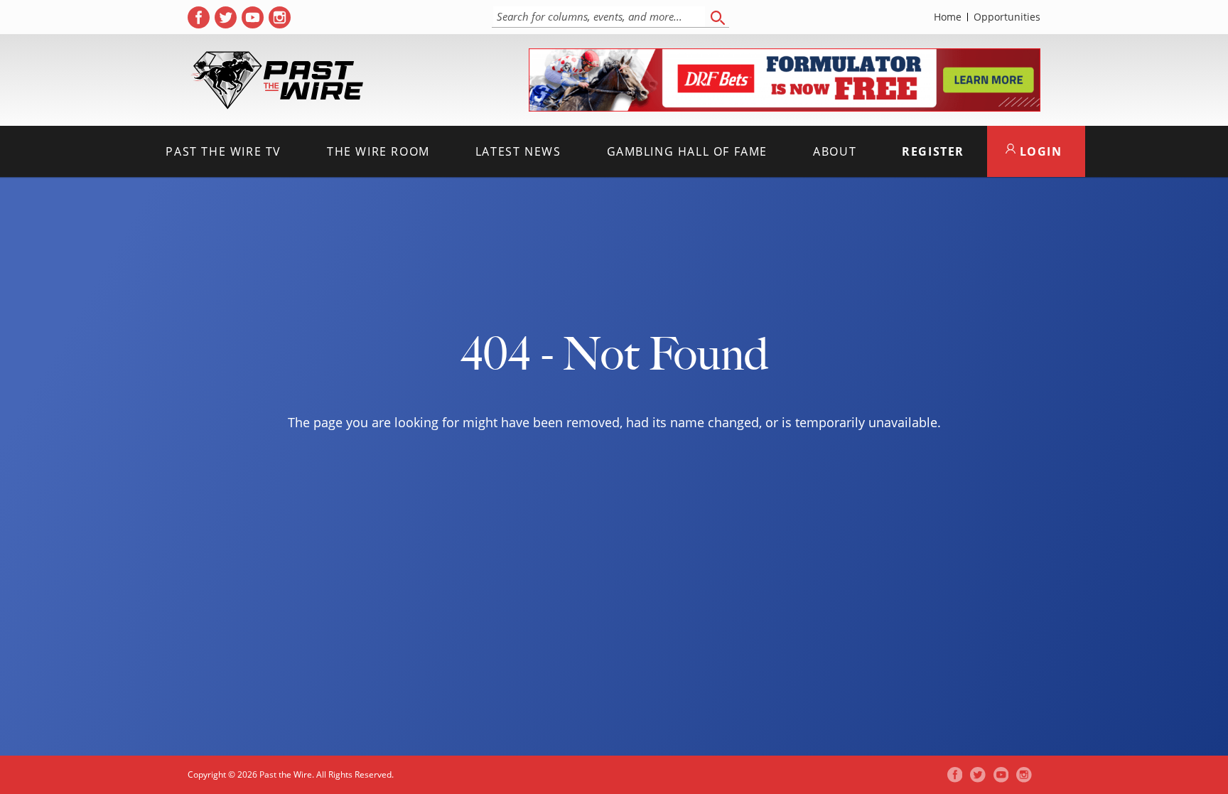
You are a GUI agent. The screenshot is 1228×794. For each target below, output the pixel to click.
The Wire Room (378, 151)
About (834, 151)
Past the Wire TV (223, 151)
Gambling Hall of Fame (687, 151)
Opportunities (1007, 17)
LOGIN (1039, 151)
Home (948, 17)
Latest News (518, 151)
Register (933, 151)
